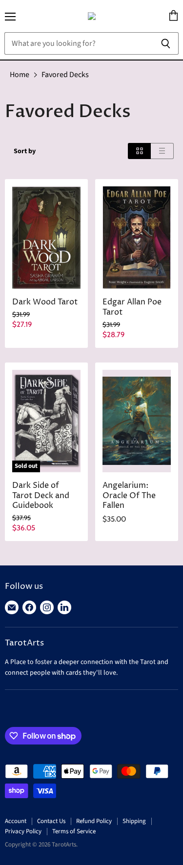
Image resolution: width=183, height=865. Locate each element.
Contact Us (51, 821)
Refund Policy (94, 821)
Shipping (134, 821)
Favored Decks (65, 74)
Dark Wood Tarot (45, 302)
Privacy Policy (23, 831)
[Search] (166, 43)
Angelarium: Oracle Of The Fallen (129, 496)
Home (19, 74)
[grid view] (139, 151)
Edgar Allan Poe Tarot (132, 307)
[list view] (162, 151)
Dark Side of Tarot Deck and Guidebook (40, 496)
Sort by (25, 151)
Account (15, 821)
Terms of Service (74, 831)
